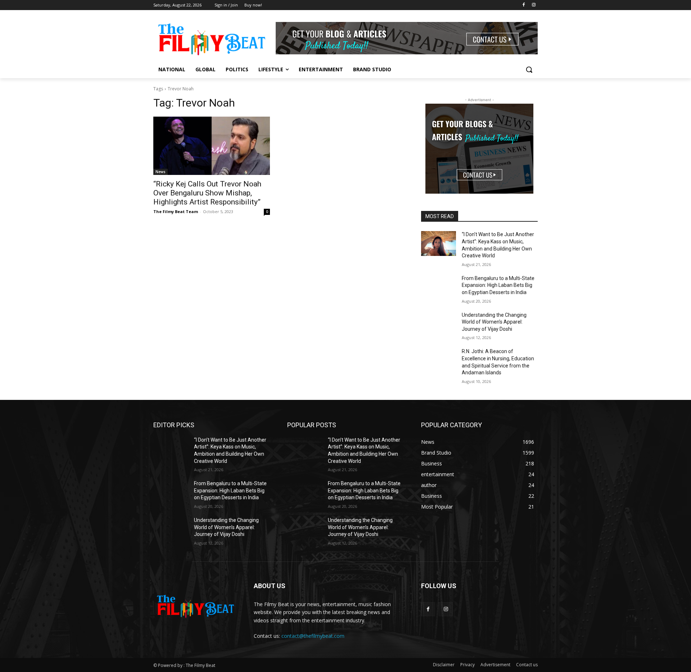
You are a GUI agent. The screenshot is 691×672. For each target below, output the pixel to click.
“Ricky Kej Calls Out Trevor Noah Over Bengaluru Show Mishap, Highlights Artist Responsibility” (207, 193)
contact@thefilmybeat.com (312, 635)
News (160, 171)
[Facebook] (523, 5)
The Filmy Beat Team (175, 211)
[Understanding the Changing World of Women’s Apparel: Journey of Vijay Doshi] (438, 324)
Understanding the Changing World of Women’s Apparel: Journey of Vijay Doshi (494, 322)
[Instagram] (533, 5)
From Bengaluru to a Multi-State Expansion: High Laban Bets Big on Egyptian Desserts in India (498, 285)
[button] (529, 69)
